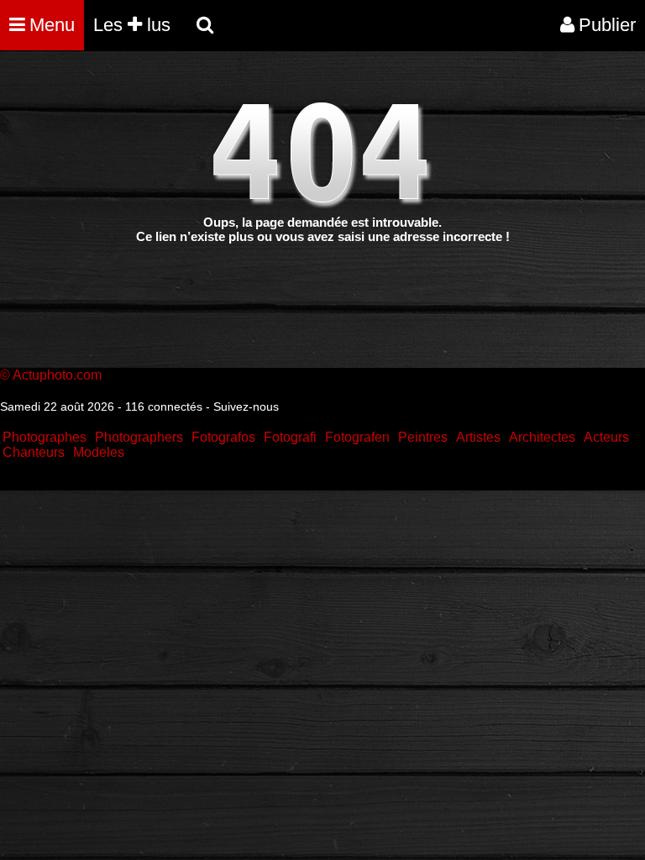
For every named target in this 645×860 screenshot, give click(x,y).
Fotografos (223, 437)
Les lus (131, 24)
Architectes (542, 437)
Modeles (98, 452)
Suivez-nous (246, 406)
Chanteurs (34, 452)
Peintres (423, 437)
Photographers (139, 437)
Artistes (478, 437)
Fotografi (290, 437)
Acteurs (606, 437)
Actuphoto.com (57, 375)
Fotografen (357, 437)
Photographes (45, 437)
